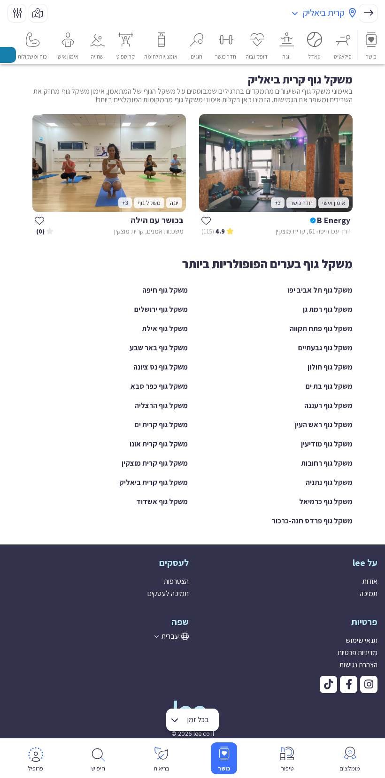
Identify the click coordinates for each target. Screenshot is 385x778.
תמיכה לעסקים (168, 593)
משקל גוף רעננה (328, 405)
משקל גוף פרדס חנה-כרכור (312, 521)
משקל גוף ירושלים (161, 309)
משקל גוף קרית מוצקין (155, 463)
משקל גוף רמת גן (328, 309)
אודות (369, 581)
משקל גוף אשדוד (162, 501)
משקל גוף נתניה (329, 482)
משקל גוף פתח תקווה (321, 328)
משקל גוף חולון (330, 367)
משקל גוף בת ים (329, 386)
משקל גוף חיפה (165, 290)
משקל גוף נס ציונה (160, 367)
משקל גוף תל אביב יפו (320, 290)
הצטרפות (176, 581)
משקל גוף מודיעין (327, 444)
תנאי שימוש (361, 640)
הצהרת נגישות (358, 665)
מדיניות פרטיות (357, 652)
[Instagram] (368, 684)
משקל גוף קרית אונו (159, 444)
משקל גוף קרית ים (161, 425)
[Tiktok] (328, 684)
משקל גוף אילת (165, 328)
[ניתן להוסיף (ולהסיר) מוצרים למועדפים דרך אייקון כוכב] (206, 220)
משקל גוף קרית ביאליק (153, 482)
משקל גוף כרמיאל (326, 501)
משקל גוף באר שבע (159, 348)
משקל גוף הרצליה (161, 405)
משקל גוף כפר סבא (159, 386)
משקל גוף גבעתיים (325, 348)
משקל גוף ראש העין (324, 425)
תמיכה (368, 593)
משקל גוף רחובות (327, 463)
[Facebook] (348, 684)
